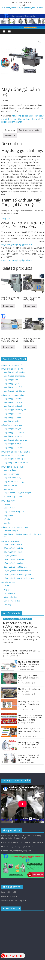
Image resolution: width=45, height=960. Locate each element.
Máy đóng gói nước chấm (14, 432)
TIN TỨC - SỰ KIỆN (24, 619)
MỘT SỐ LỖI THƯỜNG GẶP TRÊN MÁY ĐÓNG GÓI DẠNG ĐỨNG (29, 731)
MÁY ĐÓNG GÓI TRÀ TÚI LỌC (13, 455)
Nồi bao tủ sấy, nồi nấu (13, 496)
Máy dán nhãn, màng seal (14, 511)
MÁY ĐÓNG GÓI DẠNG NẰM (12, 395)
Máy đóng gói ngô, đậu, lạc (14, 391)
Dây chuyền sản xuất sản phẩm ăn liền (19, 578)
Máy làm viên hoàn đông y (14, 481)
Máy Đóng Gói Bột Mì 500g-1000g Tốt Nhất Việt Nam (29, 743)
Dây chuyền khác (10, 555)
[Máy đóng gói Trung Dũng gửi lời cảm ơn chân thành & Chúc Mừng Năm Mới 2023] (9, 714)
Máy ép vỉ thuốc (10, 470)
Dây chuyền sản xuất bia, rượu (15, 567)
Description (10, 130)
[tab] (10, 130)
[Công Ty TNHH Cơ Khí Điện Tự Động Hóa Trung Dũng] (4, 31)
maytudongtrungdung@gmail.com (16, 244)
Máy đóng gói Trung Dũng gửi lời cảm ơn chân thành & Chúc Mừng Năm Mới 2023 (30, 717)
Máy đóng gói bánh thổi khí (25, 119)
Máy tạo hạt (8, 489)
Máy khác (7, 523)
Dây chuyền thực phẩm (13, 544)
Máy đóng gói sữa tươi (12, 444)
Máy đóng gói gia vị (11, 383)
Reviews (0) (10, 135)
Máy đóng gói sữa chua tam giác (16, 440)
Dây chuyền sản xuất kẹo (13, 563)
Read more (8, 306)
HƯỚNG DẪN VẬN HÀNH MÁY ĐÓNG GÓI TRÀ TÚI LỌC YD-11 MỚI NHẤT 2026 (21, 652)
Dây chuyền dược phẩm (13, 552)
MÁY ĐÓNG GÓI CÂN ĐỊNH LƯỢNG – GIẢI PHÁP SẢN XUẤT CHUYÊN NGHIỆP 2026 (22, 626)
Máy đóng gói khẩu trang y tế (15, 410)
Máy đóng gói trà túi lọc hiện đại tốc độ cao (29, 690)
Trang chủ (5, 218)
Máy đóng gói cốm (11, 379)
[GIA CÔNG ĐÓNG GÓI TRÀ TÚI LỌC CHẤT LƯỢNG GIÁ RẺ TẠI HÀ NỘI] (9, 754)
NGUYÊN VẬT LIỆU (8, 582)
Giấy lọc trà (8, 589)
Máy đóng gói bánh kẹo (22, 115)
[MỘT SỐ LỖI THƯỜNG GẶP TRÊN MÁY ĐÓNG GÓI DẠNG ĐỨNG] (9, 728)
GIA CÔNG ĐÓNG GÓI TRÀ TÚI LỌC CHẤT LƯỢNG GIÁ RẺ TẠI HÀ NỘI (28, 757)
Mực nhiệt (8, 604)
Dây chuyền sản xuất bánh (14, 559)
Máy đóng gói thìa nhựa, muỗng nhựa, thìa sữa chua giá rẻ (28, 677)
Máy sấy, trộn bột (10, 485)
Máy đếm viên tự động (12, 477)
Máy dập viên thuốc (11, 474)
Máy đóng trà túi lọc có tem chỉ (16, 462)
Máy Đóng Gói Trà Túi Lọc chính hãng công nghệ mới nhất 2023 (28, 704)
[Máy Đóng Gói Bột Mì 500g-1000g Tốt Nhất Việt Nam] (9, 741)
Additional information (29, 130)
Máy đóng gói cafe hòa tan (14, 372)
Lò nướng (7, 504)
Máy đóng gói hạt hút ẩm (14, 387)
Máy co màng (9, 508)
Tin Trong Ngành (10, 619)
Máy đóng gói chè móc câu (14, 376)
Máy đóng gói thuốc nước (14, 447)
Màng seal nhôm (10, 597)
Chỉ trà (6, 586)
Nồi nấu (7, 519)
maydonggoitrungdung (27, 633)
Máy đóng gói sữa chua (13, 436)
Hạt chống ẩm (9, 593)
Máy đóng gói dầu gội (12, 428)
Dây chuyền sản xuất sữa (13, 548)
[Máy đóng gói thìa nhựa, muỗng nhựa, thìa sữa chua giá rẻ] (9, 674)
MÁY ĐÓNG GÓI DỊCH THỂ (11, 425)
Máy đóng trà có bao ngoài (14, 459)
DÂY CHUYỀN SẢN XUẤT (11, 541)
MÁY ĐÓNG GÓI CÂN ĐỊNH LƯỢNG (15, 527)
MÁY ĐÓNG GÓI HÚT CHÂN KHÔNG (15, 452)
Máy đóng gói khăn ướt (13, 406)
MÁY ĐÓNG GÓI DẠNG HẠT (12, 369)
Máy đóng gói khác (11, 421)
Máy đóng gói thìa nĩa (12, 417)
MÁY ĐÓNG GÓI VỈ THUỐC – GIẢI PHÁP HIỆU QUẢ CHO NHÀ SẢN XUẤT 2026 (29, 664)
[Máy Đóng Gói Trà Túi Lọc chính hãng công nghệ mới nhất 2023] (9, 701)
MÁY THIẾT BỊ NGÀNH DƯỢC (12, 467)
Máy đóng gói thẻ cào (12, 413)
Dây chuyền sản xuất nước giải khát (17, 574)
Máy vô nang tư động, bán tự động (17, 493)
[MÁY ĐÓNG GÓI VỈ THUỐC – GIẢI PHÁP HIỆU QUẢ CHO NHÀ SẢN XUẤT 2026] (9, 661)
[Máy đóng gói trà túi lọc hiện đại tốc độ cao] (9, 688)
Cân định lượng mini (11, 530)
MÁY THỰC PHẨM (8, 501)
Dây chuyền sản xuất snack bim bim (18, 571)
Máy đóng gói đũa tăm (13, 402)
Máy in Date (8, 515)
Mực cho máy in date (12, 601)
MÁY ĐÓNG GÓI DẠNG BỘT (12, 365)
